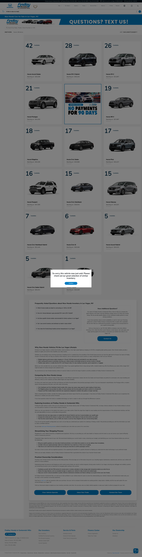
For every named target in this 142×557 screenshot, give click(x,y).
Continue (71, 283)
